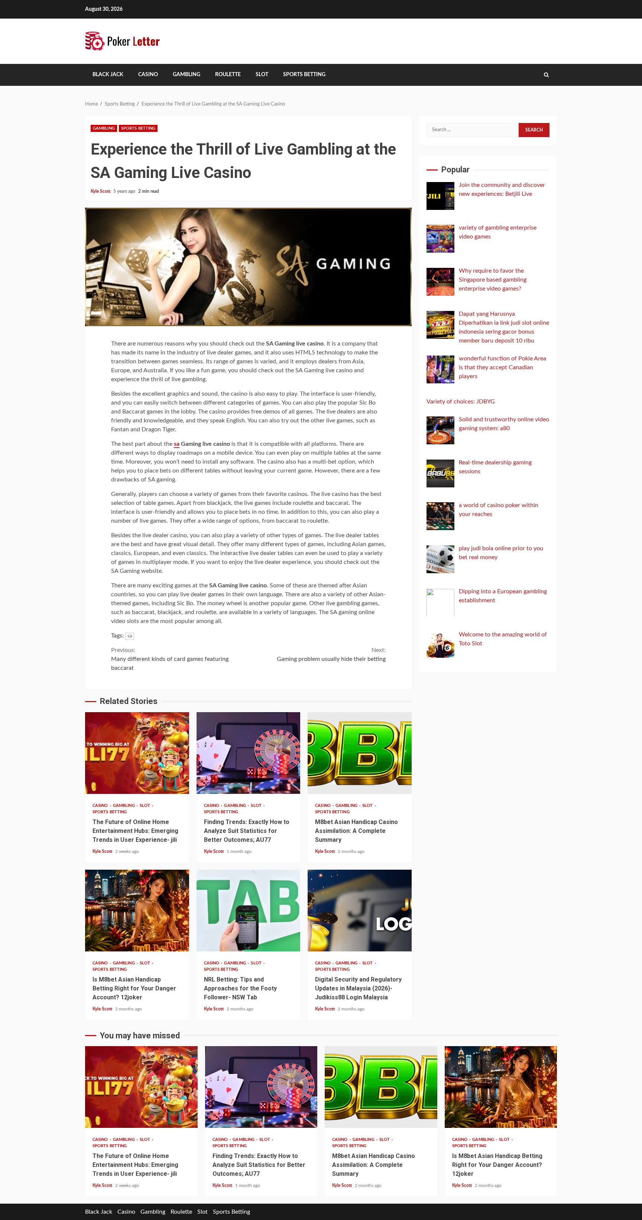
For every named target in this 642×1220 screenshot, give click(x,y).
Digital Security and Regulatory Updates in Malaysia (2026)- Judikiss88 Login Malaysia (360, 910)
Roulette (228, 74)
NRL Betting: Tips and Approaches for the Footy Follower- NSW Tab (249, 910)
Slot (262, 74)
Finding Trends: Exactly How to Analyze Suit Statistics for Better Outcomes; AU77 (249, 753)
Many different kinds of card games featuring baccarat (169, 659)
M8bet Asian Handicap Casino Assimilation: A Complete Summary (360, 753)
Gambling (186, 74)
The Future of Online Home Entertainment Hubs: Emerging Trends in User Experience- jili (137, 753)
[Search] (546, 75)
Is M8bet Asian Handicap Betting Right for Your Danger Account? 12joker (137, 910)
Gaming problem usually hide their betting (331, 654)
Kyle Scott (101, 191)
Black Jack (108, 74)
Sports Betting (304, 74)
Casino (148, 74)
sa (176, 444)
